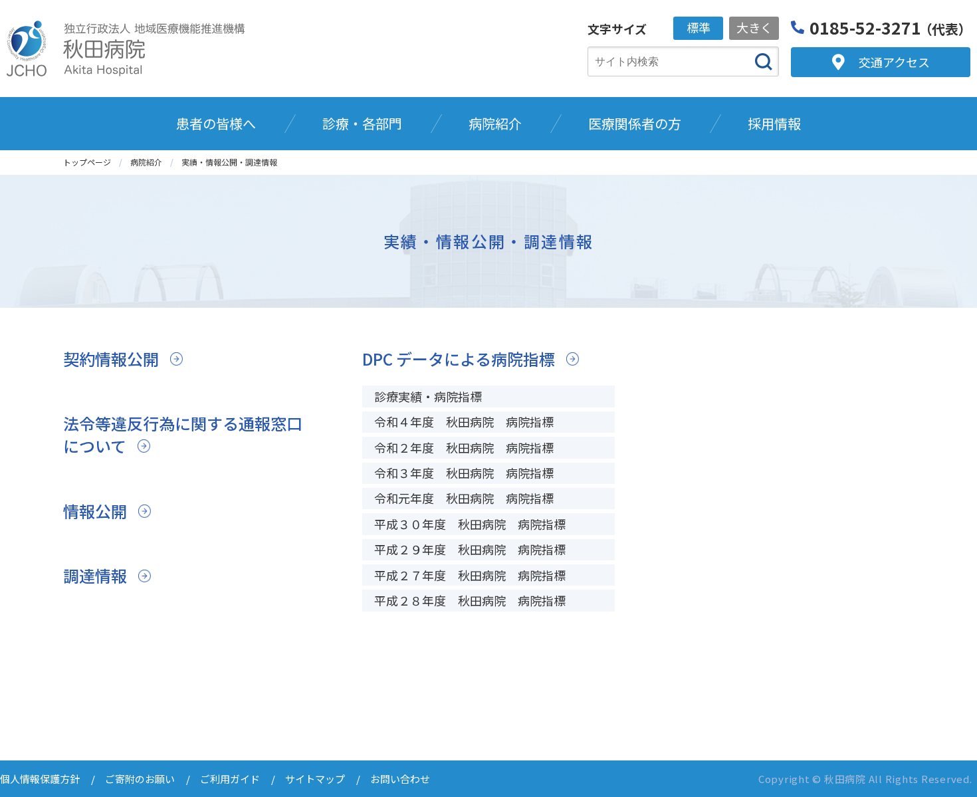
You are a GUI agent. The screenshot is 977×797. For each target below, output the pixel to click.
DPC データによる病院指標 (458, 358)
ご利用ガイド (230, 779)
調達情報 (95, 575)
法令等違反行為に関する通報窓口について (182, 434)
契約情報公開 (111, 358)
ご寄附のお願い (140, 779)
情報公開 (95, 510)
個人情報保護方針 (40, 779)
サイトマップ (315, 779)
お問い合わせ (400, 779)
